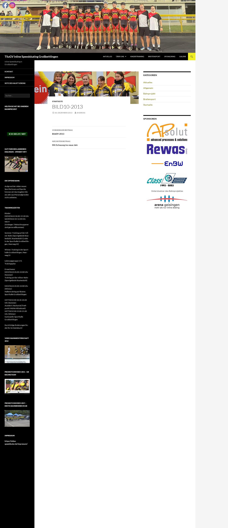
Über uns (120, 56)
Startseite (57, 101)
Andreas (81, 113)
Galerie (182, 56)
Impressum (9, 77)
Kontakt (9, 72)
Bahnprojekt (149, 93)
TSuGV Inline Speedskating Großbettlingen (31, 56)
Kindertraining (137, 56)
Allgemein (148, 88)
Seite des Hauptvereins (15, 83)
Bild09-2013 (62, 132)
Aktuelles (107, 56)
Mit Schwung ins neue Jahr (65, 143)
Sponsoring (169, 56)
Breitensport (154, 56)
